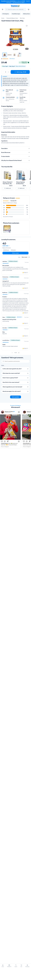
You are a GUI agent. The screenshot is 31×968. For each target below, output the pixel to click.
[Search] (6, 9)
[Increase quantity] (8, 72)
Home (2, 18)
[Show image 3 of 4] (16, 49)
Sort (19, 257)
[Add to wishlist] (26, 26)
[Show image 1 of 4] (14, 49)
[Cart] (28, 9)
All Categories (5, 13)
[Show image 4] (19, 55)
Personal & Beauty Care (12, 18)
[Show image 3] (14, 55)
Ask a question (15, 397)
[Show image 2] (9, 55)
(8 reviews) (12, 58)
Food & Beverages (16, 13)
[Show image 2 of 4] (15, 49)
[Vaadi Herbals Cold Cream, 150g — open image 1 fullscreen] (15, 37)
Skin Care (22, 18)
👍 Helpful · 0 (25, 272)
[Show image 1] (4, 55)
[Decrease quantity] (3, 72)
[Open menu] (2, 9)
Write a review (15, 253)
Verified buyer (6, 250)
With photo (13, 250)
